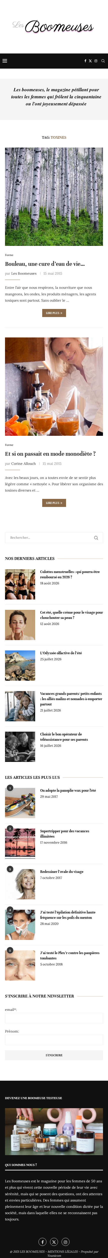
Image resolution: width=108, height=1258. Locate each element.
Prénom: (12, 1031)
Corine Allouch (23, 463)
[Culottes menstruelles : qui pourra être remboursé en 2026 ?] (20, 584)
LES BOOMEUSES (32, 1251)
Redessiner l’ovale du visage (61, 872)
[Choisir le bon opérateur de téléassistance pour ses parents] (20, 747)
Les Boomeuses (23, 273)
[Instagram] (95, 61)
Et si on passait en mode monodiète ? (50, 453)
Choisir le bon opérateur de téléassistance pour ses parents (64, 737)
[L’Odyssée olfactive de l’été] (20, 665)
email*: (11, 1009)
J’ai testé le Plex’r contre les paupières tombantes (69, 955)
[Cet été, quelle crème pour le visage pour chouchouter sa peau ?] (20, 625)
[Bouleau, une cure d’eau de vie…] (54, 197)
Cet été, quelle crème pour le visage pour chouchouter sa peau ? (71, 615)
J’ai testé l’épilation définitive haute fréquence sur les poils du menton (67, 915)
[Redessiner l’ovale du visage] (20, 884)
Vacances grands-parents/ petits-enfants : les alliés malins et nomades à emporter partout (71, 699)
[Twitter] (90, 61)
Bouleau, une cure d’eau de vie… (45, 264)
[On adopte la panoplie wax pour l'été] (20, 803)
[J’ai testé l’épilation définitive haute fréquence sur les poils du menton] (20, 925)
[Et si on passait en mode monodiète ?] (54, 386)
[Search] (102, 61)
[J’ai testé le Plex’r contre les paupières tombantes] (20, 965)
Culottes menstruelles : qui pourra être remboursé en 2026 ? (70, 574)
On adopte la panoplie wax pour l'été (68, 790)
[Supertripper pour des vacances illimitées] (20, 843)
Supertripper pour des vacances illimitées (64, 834)
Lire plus (52, 313)
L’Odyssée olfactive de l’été (61, 653)
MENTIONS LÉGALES (62, 1251)
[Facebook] (85, 61)
